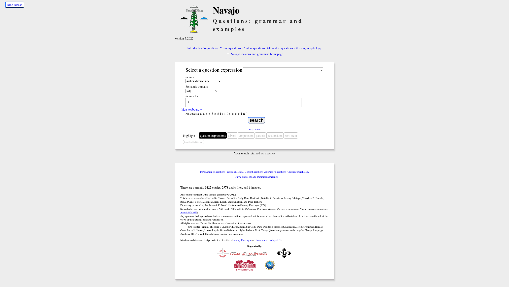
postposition (275, 135)
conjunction (246, 135)
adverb (232, 135)
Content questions (254, 48)
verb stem (291, 135)
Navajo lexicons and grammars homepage (257, 54)
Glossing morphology (308, 48)
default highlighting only (193, 142)
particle (260, 135)
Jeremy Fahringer (242, 240)
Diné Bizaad (14, 5)
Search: (190, 77)
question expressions (213, 135)
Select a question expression (214, 69)
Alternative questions (280, 48)
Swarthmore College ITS (268, 240)
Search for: (192, 96)
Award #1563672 (188, 212)
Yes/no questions (230, 48)
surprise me (254, 129)
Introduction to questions (202, 48)
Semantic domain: (197, 86)
